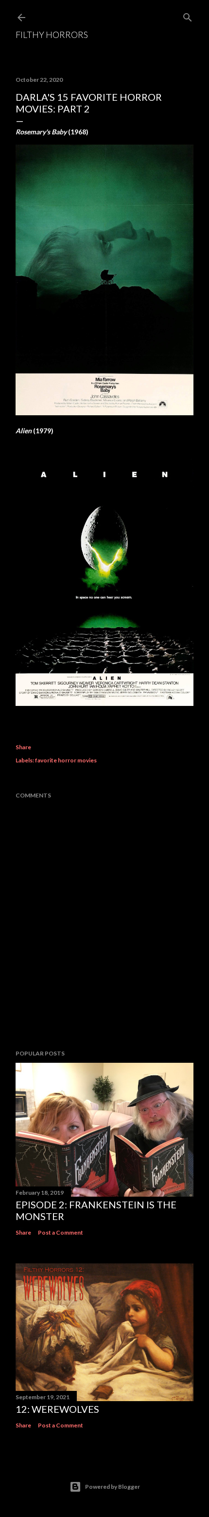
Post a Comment (60, 1232)
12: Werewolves (57, 1409)
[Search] (187, 15)
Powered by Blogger (112, 1486)
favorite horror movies (66, 760)
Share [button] (23, 747)
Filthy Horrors (52, 34)
